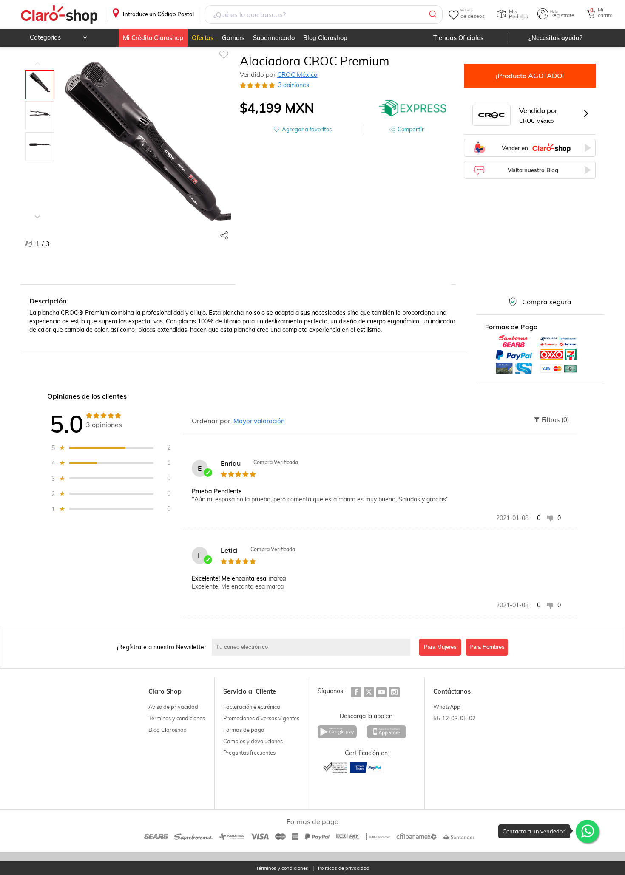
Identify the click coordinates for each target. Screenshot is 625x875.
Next (37, 210)
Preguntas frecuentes (249, 752)
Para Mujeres (440, 647)
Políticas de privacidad (343, 868)
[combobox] (323, 14)
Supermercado (274, 38)
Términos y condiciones (176, 718)
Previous (37, 57)
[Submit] (432, 14)
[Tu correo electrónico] (313, 647)
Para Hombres (487, 647)
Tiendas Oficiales (458, 38)
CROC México (297, 75)
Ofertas (202, 38)
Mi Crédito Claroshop (153, 38)
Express (413, 108)
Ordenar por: (212, 420)
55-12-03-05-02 (454, 718)
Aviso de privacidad (173, 706)
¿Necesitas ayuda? (555, 38)
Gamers (233, 38)
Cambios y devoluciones (253, 741)
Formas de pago (243, 729)
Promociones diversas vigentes (261, 718)
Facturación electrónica (251, 706)
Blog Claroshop (325, 38)
